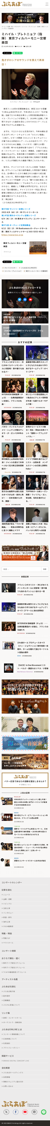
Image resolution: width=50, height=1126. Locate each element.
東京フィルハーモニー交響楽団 (36, 271)
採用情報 (6, 1077)
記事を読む (7, 889)
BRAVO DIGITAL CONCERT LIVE (16, 1061)
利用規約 (6, 1043)
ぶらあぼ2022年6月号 (29, 268)
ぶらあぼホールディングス (13, 1072)
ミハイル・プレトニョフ (12, 271)
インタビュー (8, 913)
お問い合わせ (8, 1086)
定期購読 (6, 1000)
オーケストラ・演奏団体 (12, 1022)
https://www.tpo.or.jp (12, 235)
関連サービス (8, 1055)
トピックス (7, 904)
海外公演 (6, 922)
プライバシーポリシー (11, 1048)
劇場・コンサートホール (12, 1018)
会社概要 (6, 1067)
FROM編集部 (8, 926)
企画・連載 (7, 899)
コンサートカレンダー (12, 882)
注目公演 (28, 46)
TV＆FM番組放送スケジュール (14, 972)
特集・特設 (7, 933)
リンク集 (6, 1013)
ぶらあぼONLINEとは (12, 1029)
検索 (44, 569)
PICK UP (19, 46)
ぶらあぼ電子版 (9, 991)
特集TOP (6, 938)
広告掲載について (10, 1039)
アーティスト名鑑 (10, 979)
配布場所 (6, 996)
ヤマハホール (8, 943)
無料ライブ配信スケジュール (14, 963)
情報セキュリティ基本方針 (13, 1081)
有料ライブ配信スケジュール (14, 967)
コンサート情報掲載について (14, 1034)
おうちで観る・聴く (11, 958)
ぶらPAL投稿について (11, 1005)
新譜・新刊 (7, 917)
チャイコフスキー (10, 268)
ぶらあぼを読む (9, 986)
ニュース (6, 894)
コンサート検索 (9, 950)
